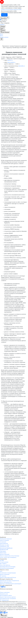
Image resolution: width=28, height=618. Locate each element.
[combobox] (3, 615)
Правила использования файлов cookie (11, 12)
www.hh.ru (10, 60)
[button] (1, 34)
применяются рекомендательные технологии (13, 602)
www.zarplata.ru (11, 62)
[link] (3, 30)
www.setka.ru (21, 66)
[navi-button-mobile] (1, 39)
